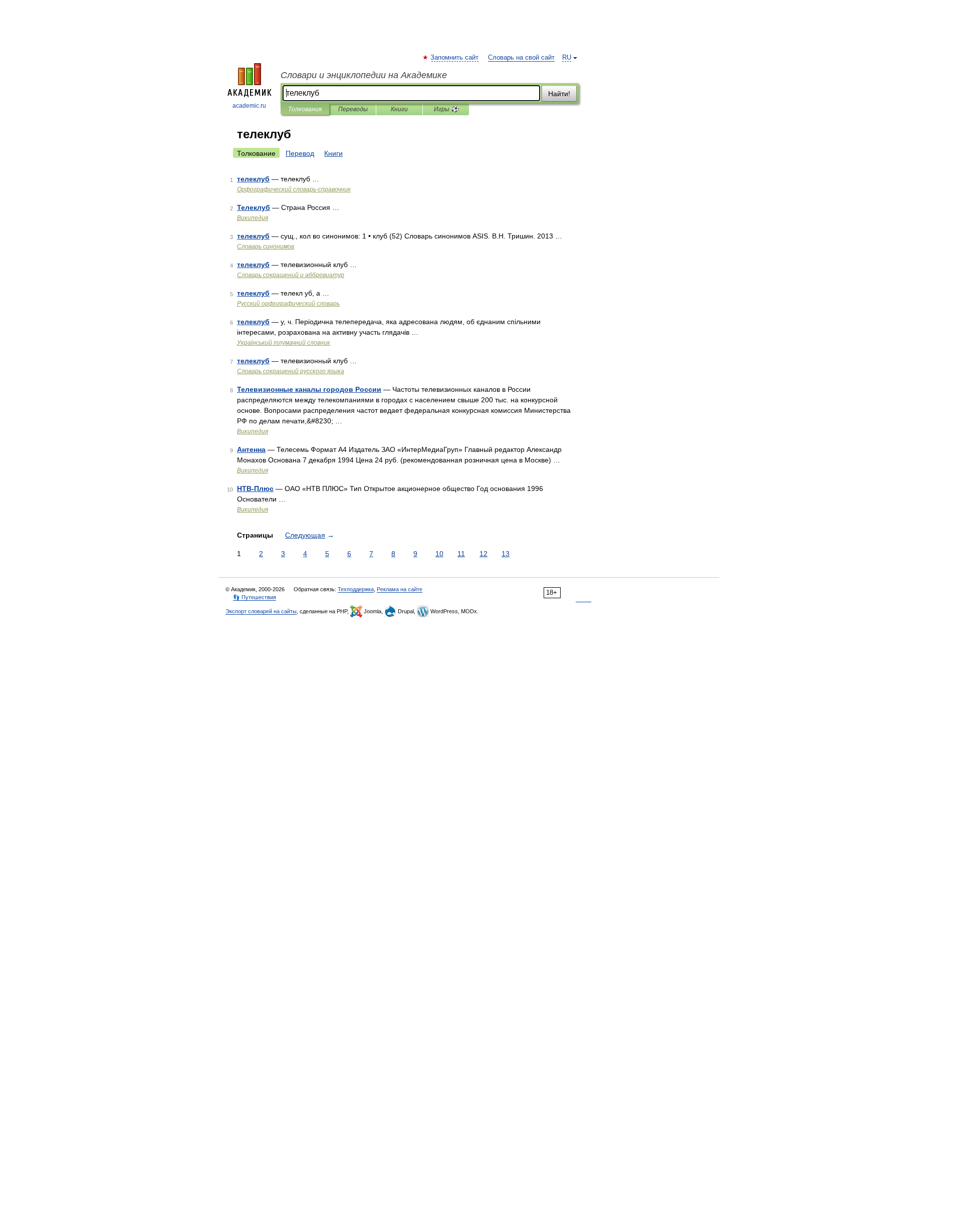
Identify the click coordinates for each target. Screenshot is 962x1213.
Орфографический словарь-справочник (294, 189)
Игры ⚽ (446, 109)
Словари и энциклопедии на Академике (364, 75)
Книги (399, 109)
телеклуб (253, 179)
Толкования (305, 109)
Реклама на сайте (399, 589)
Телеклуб (253, 207)
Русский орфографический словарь (288, 303)
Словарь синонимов (265, 246)
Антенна (251, 449)
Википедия (252, 217)
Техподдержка (356, 589)
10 (439, 554)
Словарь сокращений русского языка (290, 371)
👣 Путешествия (254, 597)
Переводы (353, 109)
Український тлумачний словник (283, 342)
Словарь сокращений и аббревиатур (290, 275)
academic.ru (249, 105)
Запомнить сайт (454, 57)
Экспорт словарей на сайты (261, 611)
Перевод (300, 153)
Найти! (559, 94)
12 (483, 554)
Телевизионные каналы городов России (309, 389)
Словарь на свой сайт (521, 57)
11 (461, 554)
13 (506, 554)
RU (566, 57)
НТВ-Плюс (255, 488)
